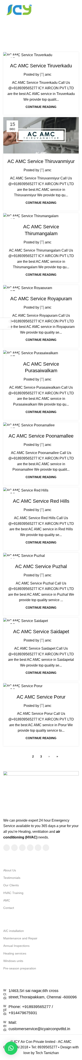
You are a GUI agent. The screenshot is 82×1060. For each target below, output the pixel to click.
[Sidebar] (5, 323)
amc (57, 27)
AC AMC (41, 57)
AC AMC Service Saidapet (41, 631)
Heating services (14, 953)
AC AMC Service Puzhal (41, 566)
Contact (8, 908)
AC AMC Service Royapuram (41, 298)
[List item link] (41, 1010)
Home (19, 37)
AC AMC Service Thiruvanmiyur (41, 161)
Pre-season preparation (19, 968)
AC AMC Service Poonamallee (41, 436)
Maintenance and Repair (20, 938)
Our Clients (11, 885)
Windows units (13, 961)
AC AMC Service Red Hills (41, 501)
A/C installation (13, 931)
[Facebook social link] (6, 847)
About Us (9, 870)
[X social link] (14, 847)
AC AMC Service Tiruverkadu (41, 65)
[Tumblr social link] (46, 847)
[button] (10, 1048)
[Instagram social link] (22, 847)
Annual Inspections (16, 945)
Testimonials (11, 877)
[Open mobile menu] (77, 9)
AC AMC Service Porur (41, 697)
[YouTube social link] (30, 847)
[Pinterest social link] (38, 847)
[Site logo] (18, 9)
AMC (6, 900)
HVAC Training (13, 893)
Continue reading (41, 107)
